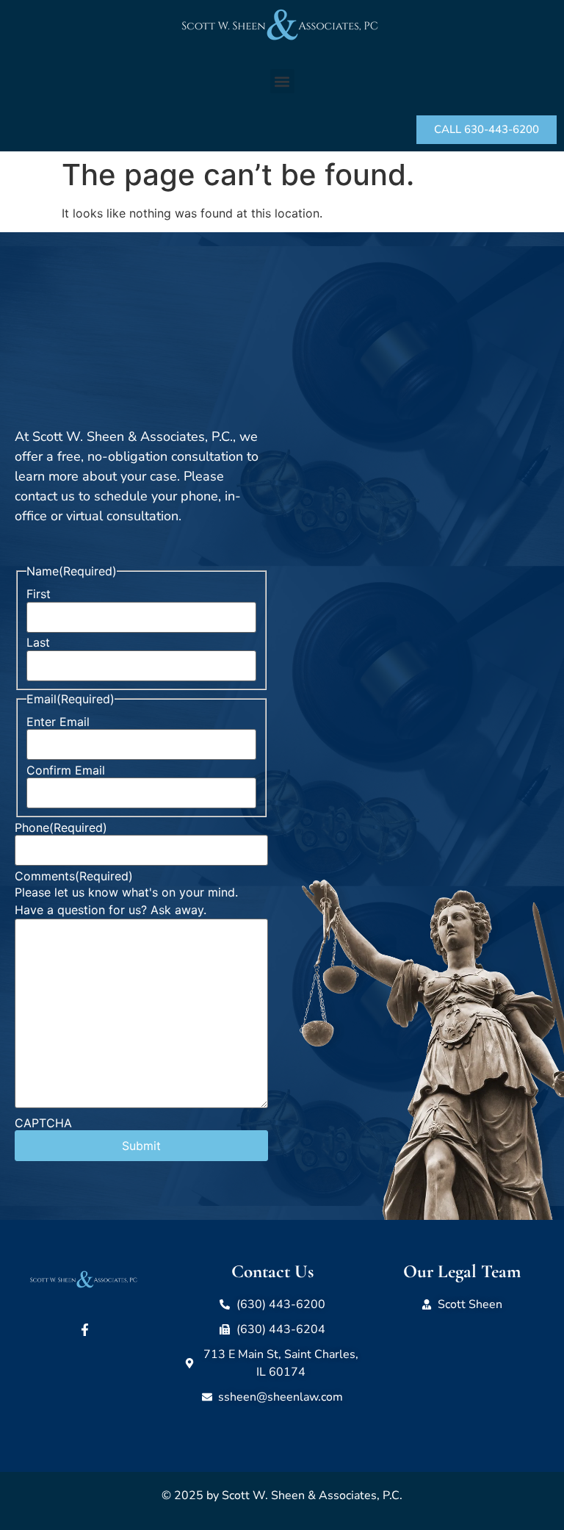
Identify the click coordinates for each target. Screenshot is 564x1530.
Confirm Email (65, 770)
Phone (61, 827)
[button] (282, 81)
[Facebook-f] (85, 1330)
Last (38, 642)
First (38, 594)
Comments (74, 876)
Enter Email (58, 722)
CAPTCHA (43, 1123)
